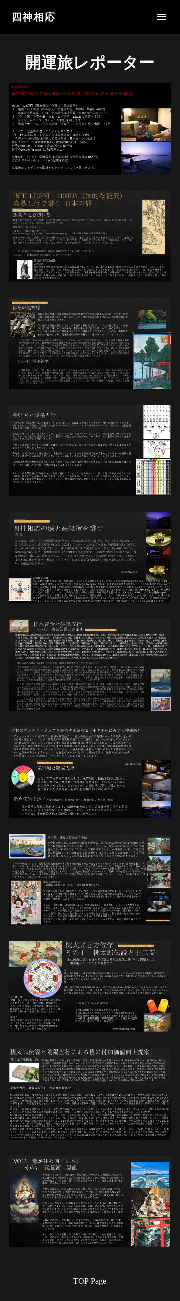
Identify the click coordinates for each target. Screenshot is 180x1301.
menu (162, 17)
